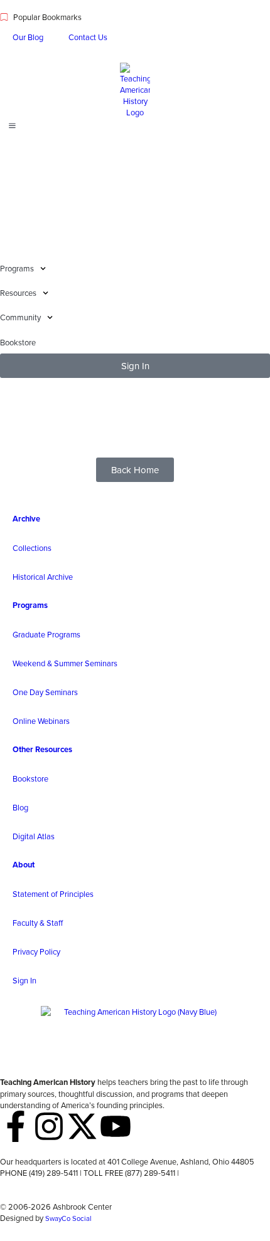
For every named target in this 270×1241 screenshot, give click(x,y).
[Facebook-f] (15, 1126)
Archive (26, 519)
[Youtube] (115, 1126)
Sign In (24, 980)
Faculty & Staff (38, 922)
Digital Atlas (34, 836)
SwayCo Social (68, 1218)
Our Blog (28, 37)
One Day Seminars (45, 692)
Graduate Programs (46, 634)
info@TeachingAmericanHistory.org (60, 1184)
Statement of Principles (53, 893)
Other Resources (42, 749)
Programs (30, 605)
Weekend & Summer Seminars (65, 663)
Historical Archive (43, 576)
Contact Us (87, 37)
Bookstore (30, 778)
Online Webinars (41, 720)
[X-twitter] (82, 1126)
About (24, 865)
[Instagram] (49, 1126)
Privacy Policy (36, 951)
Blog (20, 807)
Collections (32, 547)
